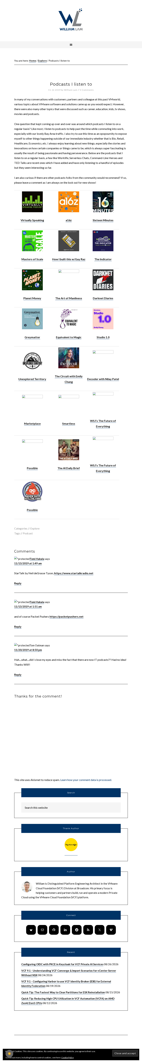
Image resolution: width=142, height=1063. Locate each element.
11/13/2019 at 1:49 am (28, 563)
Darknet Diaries (103, 298)
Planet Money (32, 298)
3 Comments (87, 90)
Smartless (68, 423)
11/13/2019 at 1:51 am (28, 606)
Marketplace (32, 423)
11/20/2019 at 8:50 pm (28, 649)
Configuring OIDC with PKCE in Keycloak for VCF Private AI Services (62, 964)
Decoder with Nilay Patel (103, 379)
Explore (34, 528)
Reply (17, 583)
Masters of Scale (32, 259)
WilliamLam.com (71, 20)
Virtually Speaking (32, 220)
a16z (69, 220)
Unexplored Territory (32, 379)
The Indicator (103, 259)
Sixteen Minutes (103, 220)
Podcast (28, 533)
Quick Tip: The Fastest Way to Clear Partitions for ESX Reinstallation (63, 992)
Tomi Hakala (37, 558)
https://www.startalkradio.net (73, 573)
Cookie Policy (67, 1057)
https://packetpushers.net (66, 616)
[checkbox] (9, 1053)
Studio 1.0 (103, 337)
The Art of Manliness (68, 298)
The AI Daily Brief (68, 468)
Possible (32, 468)
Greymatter (32, 337)
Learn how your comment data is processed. (86, 779)
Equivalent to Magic (68, 337)
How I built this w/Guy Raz (68, 259)
